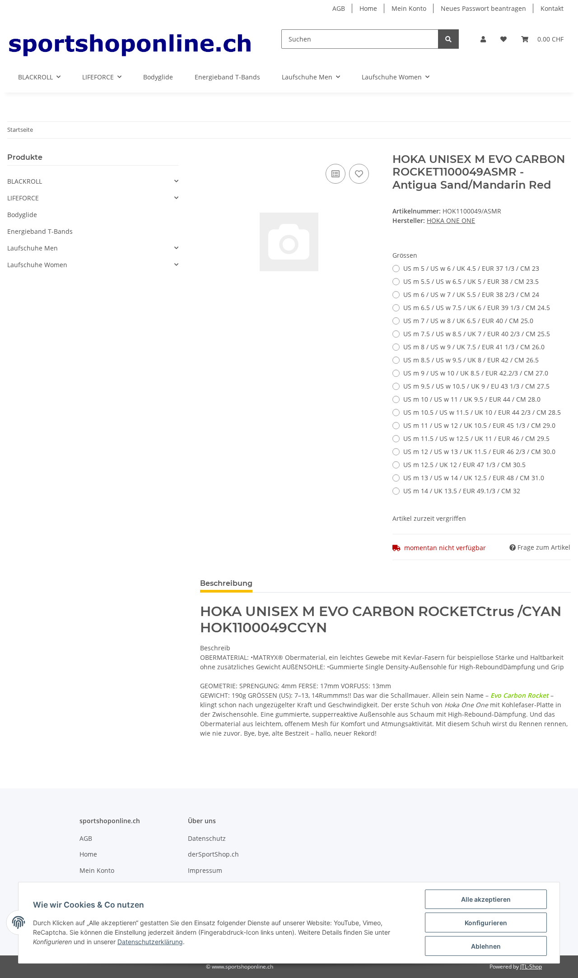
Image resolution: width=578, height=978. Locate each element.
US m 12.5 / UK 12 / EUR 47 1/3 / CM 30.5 (464, 464)
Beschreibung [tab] (226, 583)
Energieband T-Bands (40, 231)
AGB (338, 8)
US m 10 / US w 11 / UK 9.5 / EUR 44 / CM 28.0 (472, 399)
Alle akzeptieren (486, 899)
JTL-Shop (531, 966)
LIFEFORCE (23, 198)
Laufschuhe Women (37, 264)
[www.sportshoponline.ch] (129, 39)
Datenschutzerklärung (150, 942)
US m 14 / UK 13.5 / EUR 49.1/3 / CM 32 (461, 491)
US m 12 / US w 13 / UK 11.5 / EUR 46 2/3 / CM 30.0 (479, 451)
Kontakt (552, 8)
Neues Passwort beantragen (483, 8)
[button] (483, 39)
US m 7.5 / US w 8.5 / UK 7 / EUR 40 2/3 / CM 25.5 (476, 333)
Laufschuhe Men (32, 248)
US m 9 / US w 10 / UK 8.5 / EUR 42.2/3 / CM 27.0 (475, 373)
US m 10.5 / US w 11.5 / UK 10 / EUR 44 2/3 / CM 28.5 (482, 412)
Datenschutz (207, 838)
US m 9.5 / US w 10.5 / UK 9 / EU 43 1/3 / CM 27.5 (476, 386)
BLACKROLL (24, 181)
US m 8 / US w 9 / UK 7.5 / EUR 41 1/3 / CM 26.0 (474, 347)
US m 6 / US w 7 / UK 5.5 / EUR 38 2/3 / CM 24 (471, 294)
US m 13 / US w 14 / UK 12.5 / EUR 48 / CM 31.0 (473, 477)
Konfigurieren (486, 923)
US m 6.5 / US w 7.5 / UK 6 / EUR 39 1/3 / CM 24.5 (476, 307)
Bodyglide (22, 214)
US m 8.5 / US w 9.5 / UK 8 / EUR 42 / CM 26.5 (471, 360)
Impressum (205, 870)
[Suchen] (448, 39)
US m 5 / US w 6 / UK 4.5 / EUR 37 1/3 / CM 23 (471, 268)
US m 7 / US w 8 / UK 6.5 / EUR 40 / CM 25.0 (468, 320)
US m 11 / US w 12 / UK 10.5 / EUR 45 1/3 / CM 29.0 (479, 425)
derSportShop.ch (213, 854)
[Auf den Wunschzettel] (359, 174)
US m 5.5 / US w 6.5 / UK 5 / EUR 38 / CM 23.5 (471, 281)
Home (368, 8)
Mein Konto (409, 8)
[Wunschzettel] (503, 39)
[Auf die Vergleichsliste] (335, 174)
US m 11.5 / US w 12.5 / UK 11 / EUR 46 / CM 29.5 (476, 438)
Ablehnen (486, 946)
